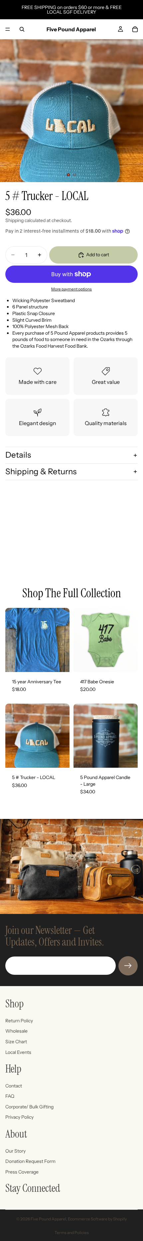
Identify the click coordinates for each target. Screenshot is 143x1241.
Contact (13, 1085)
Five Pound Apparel (48, 1218)
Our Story (15, 1151)
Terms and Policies (72, 1232)
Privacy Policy (19, 1117)
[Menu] (7, 29)
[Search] (22, 29)
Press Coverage (22, 1172)
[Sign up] (128, 965)
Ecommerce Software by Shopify (97, 1218)
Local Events (18, 1052)
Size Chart (16, 1042)
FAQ (9, 1096)
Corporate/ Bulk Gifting (29, 1106)
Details (18, 455)
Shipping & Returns (40, 471)
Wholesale (16, 1031)
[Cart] (135, 29)
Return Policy (19, 1020)
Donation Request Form (30, 1161)
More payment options (71, 289)
